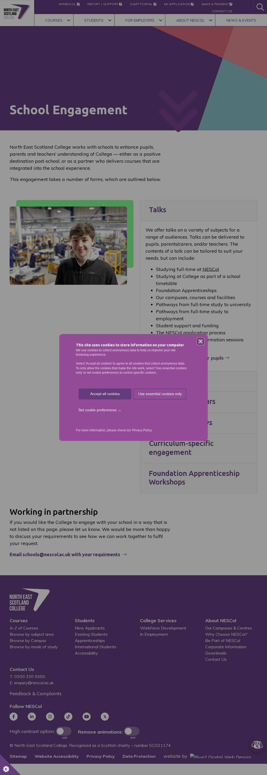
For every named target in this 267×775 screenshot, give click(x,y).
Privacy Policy (141, 430)
